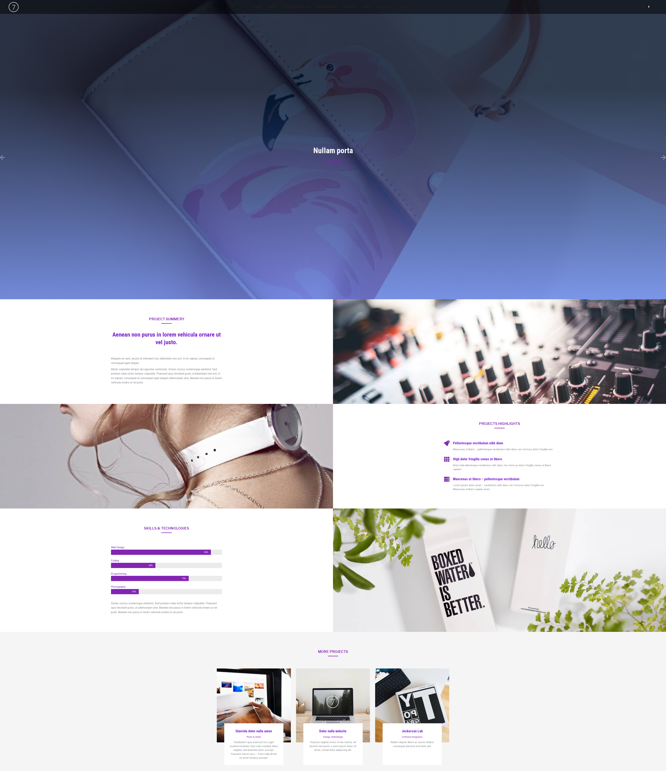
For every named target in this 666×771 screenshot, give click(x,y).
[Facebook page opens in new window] (649, 7)
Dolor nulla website (333, 731)
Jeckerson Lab (412, 731)
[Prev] (166, 157)
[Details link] (253, 696)
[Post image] (254, 705)
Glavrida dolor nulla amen (254, 731)
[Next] (499, 157)
